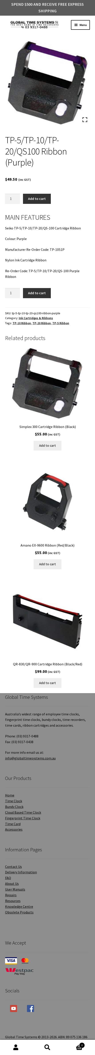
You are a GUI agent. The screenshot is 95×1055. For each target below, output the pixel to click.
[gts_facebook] (30, 1008)
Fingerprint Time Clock (22, 818)
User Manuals (15, 889)
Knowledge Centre (19, 906)
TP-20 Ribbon (41, 323)
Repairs (11, 895)
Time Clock (13, 801)
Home (9, 795)
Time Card (13, 824)
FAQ (8, 878)
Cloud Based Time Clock (23, 812)
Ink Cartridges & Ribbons (36, 318)
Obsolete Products (19, 912)
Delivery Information (21, 872)
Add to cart (37, 198)
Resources (13, 901)
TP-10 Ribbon (22, 323)
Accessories (14, 829)
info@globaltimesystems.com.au (30, 758)
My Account (16, 1047)
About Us (12, 883)
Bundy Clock (14, 806)
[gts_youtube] (13, 1008)
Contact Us (13, 866)
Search (47, 1047)
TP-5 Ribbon (60, 323)
